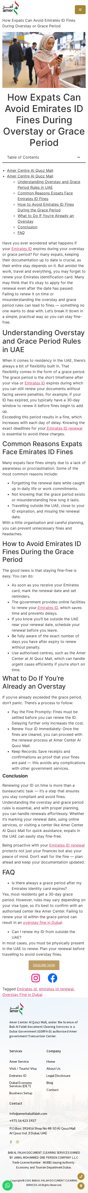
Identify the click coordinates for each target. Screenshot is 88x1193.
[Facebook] (52, 978)
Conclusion (27, 227)
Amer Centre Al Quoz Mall (30, 170)
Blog (49, 1083)
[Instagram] (35, 978)
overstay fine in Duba (42, 922)
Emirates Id (27, 989)
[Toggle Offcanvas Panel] (80, 9)
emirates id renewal (56, 989)
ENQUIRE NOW (44, 965)
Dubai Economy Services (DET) (20, 1084)
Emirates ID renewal (64, 428)
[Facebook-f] (10, 1142)
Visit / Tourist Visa (23, 1068)
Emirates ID (21, 248)
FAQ (21, 232)
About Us (53, 1068)
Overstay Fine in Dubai (22, 994)
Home (50, 1061)
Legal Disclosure (58, 1076)
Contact (52, 1090)
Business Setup (20, 1093)
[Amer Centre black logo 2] (10, 8)
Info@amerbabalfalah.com (28, 1113)
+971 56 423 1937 (22, 1121)
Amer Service (19, 1061)
